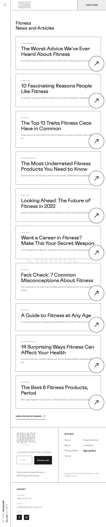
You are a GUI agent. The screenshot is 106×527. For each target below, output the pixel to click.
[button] (5, 5)
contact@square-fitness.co (29, 507)
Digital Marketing (31, 475)
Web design (22, 472)
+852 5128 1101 (24, 498)
